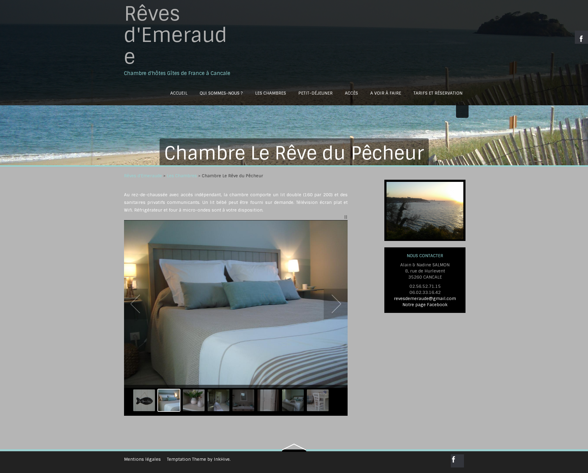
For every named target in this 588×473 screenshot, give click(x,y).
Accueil (178, 93)
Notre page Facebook (424, 304)
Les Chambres (270, 93)
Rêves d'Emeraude (175, 35)
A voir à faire (385, 93)
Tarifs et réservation (437, 93)
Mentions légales (142, 459)
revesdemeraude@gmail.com (425, 298)
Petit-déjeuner (315, 93)
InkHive (222, 459)
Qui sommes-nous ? (221, 93)
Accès (351, 93)
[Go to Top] (294, 445)
